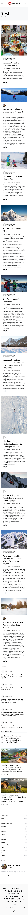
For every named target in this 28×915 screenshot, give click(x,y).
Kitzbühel (3, 826)
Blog (2, 818)
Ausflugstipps (4, 815)
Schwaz (3, 842)
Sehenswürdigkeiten (6, 845)
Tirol (2, 847)
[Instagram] (14, 911)
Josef (7, 618)
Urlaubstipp (4, 853)
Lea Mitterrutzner (10, 58)
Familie (3, 821)
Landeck (3, 829)
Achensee (3, 813)
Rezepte (3, 839)
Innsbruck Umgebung (6, 823)
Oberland (3, 831)
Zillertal (3, 855)
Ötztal (3, 834)
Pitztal (3, 837)
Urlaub (3, 850)
